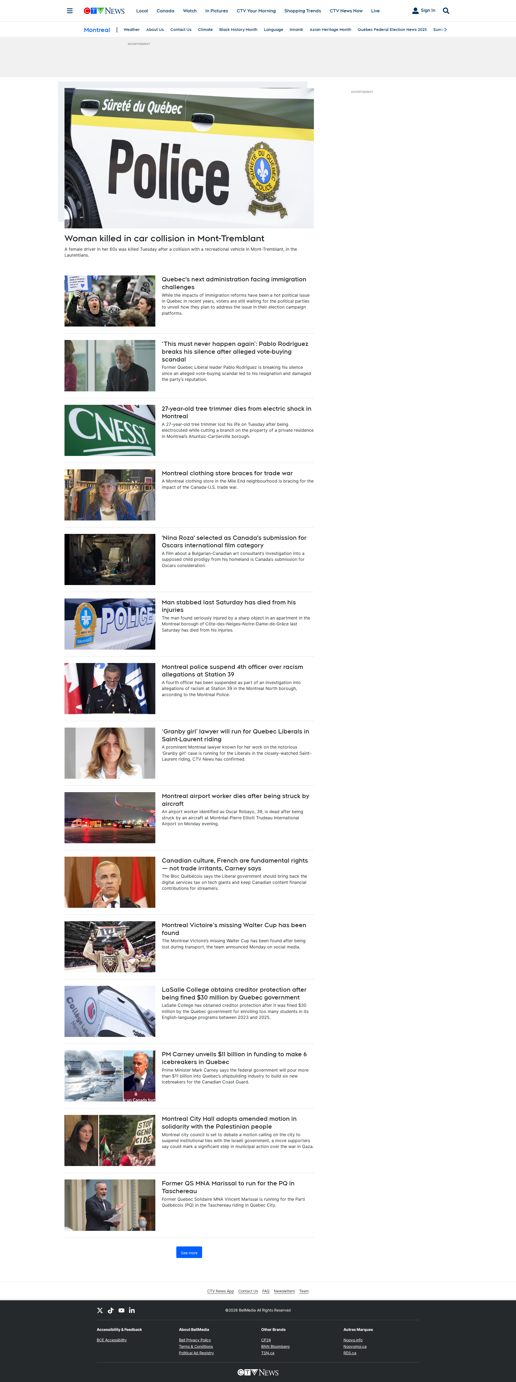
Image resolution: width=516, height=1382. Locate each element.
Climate (205, 29)
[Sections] (69, 10)
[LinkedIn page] (132, 1310)
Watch (190, 10)
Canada (165, 10)
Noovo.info (353, 1340)
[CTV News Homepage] (104, 11)
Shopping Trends (302, 10)
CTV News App (220, 1291)
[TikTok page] (111, 1310)
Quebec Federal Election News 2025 (392, 29)
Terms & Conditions (196, 1346)
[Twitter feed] (100, 1310)
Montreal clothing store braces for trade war (227, 473)
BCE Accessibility (112, 1340)
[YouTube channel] (121, 1310)
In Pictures (216, 10)
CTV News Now (346, 10)
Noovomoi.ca (355, 1346)
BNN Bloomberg (275, 1346)
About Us (155, 29)
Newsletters (284, 1291)
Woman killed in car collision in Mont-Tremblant (164, 238)
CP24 (266, 1340)
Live (375, 10)
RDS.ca (349, 1353)
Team (304, 1291)
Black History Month (238, 29)
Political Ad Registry (196, 1353)
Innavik (296, 29)
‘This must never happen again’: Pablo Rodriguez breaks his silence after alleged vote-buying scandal (235, 351)
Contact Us (181, 29)
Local (142, 10)
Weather (132, 29)
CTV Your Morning (256, 10)
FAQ (266, 1291)
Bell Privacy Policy (195, 1340)
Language (273, 29)
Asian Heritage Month (330, 29)
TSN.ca (267, 1353)
